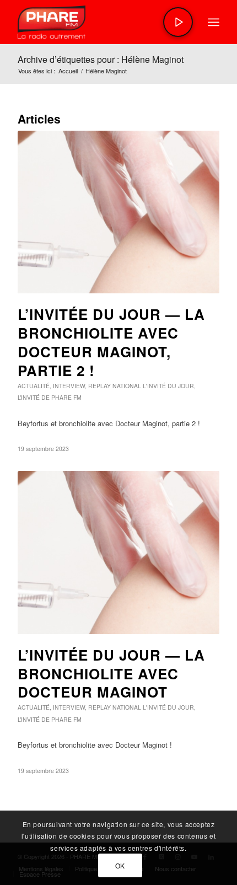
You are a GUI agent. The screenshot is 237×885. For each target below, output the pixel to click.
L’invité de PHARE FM (50, 397)
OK (120, 865)
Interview (69, 386)
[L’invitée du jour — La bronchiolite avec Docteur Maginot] (118, 552)
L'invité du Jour (168, 386)
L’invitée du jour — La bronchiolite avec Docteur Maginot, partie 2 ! (111, 342)
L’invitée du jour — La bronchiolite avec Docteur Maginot (111, 673)
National (126, 386)
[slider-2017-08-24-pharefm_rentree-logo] (98, 22)
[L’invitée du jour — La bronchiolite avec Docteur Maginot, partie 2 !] (118, 212)
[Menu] (213, 22)
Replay (99, 386)
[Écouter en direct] (178, 22)
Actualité (34, 386)
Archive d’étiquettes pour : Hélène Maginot (101, 59)
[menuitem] (213, 22)
